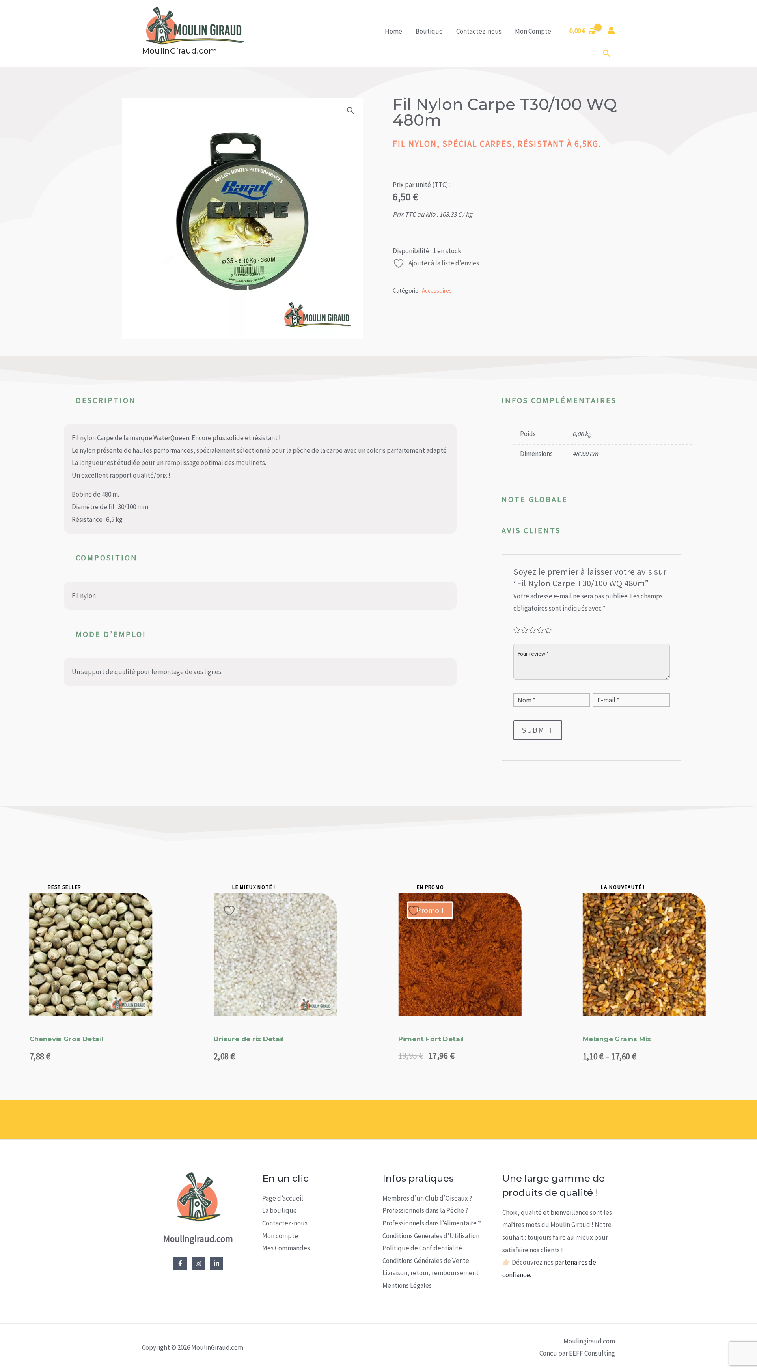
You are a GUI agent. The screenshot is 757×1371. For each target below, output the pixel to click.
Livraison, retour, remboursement (430, 1272)
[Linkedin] (216, 1263)
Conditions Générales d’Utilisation (430, 1235)
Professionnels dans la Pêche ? (425, 1210)
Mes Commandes (286, 1248)
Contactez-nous (479, 31)
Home (393, 31)
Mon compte (280, 1235)
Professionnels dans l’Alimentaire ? (431, 1223)
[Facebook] (180, 1263)
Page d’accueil (282, 1198)
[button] (607, 53)
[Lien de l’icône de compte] (611, 30)
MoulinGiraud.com (179, 51)
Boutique (429, 31)
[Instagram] (198, 1263)
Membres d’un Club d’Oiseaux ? (427, 1198)
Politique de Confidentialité (422, 1248)
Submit (538, 730)
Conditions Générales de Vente (425, 1260)
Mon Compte (533, 31)
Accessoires (437, 290)
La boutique (279, 1210)
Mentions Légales (407, 1285)
